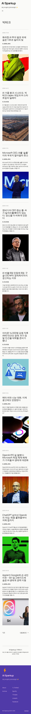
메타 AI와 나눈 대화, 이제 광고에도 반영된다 (14, 398)
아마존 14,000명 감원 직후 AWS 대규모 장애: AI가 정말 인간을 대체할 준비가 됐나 (15, 337)
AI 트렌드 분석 (6, 43)
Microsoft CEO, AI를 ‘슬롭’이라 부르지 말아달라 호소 (15, 154)
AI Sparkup (9, 3)
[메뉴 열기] (2, 11)
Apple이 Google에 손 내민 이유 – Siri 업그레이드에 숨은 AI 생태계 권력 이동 (15, 577)
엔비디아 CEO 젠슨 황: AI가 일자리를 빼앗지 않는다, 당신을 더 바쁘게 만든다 (14, 214)
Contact (26, 710)
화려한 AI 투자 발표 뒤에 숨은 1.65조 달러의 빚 (14, 38)
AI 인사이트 (5, 101)
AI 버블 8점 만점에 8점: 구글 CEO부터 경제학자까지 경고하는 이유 (15, 275)
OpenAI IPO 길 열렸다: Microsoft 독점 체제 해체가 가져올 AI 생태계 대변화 (15, 457)
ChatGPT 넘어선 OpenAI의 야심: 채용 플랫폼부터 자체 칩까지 (14, 517)
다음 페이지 (24, 632)
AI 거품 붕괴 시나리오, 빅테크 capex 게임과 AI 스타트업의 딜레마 (15, 95)
